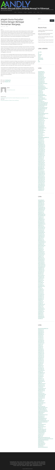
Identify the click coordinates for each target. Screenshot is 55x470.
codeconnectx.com (41, 226)
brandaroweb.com (41, 317)
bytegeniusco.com (41, 161)
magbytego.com (41, 217)
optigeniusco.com (41, 352)
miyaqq (27, 465)
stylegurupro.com (41, 379)
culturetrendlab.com (41, 395)
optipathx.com (40, 281)
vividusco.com (40, 345)
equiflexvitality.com (41, 412)
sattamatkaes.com (41, 101)
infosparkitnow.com (41, 209)
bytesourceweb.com (41, 176)
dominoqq (40, 54)
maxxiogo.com (40, 288)
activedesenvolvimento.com (43, 414)
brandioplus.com (41, 295)
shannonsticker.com (41, 81)
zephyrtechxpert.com (41, 245)
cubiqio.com (40, 382)
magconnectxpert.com (42, 241)
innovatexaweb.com (41, 207)
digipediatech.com (41, 142)
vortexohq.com (40, 387)
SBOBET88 (30, 12)
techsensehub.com (41, 204)
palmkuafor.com (41, 75)
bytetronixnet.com (41, 186)
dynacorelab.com (41, 341)
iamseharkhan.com (41, 85)
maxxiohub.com (41, 348)
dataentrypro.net (41, 76)
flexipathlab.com (41, 299)
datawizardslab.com (41, 381)
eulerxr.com (40, 399)
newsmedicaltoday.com (42, 431)
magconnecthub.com (41, 264)
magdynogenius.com (41, 145)
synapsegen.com (41, 298)
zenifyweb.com (40, 403)
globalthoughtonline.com (42, 95)
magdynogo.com (41, 190)
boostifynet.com (41, 358)
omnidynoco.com (41, 307)
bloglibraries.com (41, 112)
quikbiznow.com (40, 313)
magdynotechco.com (41, 208)
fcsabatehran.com (41, 121)
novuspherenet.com (41, 304)
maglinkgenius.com (41, 235)
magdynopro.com (41, 156)
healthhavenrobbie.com (42, 408)
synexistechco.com (41, 342)
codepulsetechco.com (41, 223)
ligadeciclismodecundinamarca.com (44, 437)
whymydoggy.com (41, 71)
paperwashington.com (42, 424)
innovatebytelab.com (41, 215)
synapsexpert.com (41, 311)
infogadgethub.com (41, 201)
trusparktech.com (41, 355)
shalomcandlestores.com (42, 99)
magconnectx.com (41, 433)
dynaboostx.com (41, 365)
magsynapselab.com (41, 146)
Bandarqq (20, 12)
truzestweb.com (41, 310)
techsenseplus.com (41, 163)
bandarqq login (40, 59)
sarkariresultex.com (41, 89)
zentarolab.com (40, 312)
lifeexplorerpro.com (41, 390)
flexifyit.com (40, 287)
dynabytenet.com (41, 257)
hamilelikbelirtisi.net (41, 372)
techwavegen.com (41, 166)
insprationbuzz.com (41, 82)
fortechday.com (40, 445)
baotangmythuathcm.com (42, 108)
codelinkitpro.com (41, 202)
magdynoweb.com (41, 252)
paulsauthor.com (41, 128)
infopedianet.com (41, 268)
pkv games (7, 81)
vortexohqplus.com (41, 370)
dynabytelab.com (41, 334)
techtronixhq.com (41, 199)
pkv (38, 60)
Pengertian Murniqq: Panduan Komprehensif (45, 40)
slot (9, 81)
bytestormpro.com (41, 393)
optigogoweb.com (41, 316)
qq (38, 53)
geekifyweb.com (41, 211)
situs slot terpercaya (13, 462)
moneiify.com (40, 96)
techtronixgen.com (41, 148)
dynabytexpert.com (41, 286)
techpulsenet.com (41, 244)
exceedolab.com (41, 376)
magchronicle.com (41, 140)
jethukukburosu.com (41, 109)
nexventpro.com (41, 359)
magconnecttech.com (41, 402)
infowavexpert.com (41, 160)
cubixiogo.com (40, 302)
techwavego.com (41, 249)
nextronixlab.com (41, 282)
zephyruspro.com (41, 280)
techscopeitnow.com (41, 185)
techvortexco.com (41, 210)
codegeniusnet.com (41, 219)
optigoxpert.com (41, 361)
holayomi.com (40, 436)
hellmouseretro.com (41, 120)
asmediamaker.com (41, 94)
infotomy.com (40, 136)
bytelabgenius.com (41, 154)
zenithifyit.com (40, 347)
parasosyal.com (40, 115)
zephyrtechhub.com (41, 308)
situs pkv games (36, 464)
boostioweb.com (41, 330)
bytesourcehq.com (41, 221)
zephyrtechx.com (41, 360)
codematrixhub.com (41, 162)
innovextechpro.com (41, 149)
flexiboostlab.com (41, 369)
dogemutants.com (41, 122)
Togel (38, 12)
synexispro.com (40, 435)
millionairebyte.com (41, 444)
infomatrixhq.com (41, 231)
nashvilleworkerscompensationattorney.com (45, 438)
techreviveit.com (41, 158)
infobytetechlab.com (41, 173)
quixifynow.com (40, 278)
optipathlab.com (41, 333)
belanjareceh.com (41, 79)
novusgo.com (40, 391)
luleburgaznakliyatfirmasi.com (43, 113)
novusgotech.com (41, 289)
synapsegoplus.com (41, 267)
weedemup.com (41, 425)
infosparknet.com (41, 276)
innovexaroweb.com (41, 253)
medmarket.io (40, 133)
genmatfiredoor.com (41, 406)
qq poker (31, 461)
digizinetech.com (41, 169)
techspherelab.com (41, 259)
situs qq (28, 461)
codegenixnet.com (41, 175)
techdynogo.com (41, 139)
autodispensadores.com (42, 429)
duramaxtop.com (41, 124)
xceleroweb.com (41, 314)
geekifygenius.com (41, 400)
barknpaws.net (40, 91)
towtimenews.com (41, 106)
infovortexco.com (41, 246)
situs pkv (39, 55)
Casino (25, 12)
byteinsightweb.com (41, 144)
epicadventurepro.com (42, 388)
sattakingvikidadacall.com (42, 418)
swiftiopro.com (40, 371)
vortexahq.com (40, 346)
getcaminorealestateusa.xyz (43, 447)
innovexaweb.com (41, 294)
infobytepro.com (41, 216)
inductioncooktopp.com (42, 430)
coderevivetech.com (41, 179)
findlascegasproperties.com (42, 407)
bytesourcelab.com (41, 275)
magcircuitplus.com (41, 184)
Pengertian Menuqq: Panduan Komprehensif (45, 42)
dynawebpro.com (41, 296)
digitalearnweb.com (41, 72)
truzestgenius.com (41, 243)
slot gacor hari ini (21, 462)
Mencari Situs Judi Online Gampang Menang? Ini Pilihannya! (25, 8)
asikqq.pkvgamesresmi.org (37, 465)
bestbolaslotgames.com (42, 419)
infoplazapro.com (41, 157)
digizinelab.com (40, 247)
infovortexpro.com (41, 182)
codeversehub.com (41, 262)
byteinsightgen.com (41, 168)
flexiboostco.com (41, 329)
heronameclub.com (41, 132)
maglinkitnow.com (41, 143)
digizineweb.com (41, 225)
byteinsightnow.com (41, 178)
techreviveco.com (41, 255)
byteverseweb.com (41, 263)
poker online (27, 464)
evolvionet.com (40, 335)
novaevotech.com (41, 233)
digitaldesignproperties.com (43, 88)
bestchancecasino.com (42, 426)
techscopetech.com (41, 251)
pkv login (38, 461)
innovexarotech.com (41, 181)
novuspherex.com (41, 353)
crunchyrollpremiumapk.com (43, 102)
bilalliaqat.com (40, 427)
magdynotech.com (41, 270)
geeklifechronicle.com (41, 383)
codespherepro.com (41, 174)
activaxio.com (40, 377)
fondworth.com (40, 84)
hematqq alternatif (35, 462)
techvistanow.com (41, 229)
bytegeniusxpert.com (41, 214)
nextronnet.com (41, 290)
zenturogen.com (41, 293)
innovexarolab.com (41, 172)
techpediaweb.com (41, 152)
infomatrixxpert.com (41, 227)
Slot (34, 12)
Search (39, 18)
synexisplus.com (41, 336)
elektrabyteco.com (41, 240)
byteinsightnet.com (41, 222)
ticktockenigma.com (41, 397)
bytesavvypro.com (41, 167)
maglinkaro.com (41, 256)
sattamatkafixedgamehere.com (43, 420)
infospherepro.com (41, 384)
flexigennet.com (41, 131)
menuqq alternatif (13, 461)
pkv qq (39, 56)
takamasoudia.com (41, 125)
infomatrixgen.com (41, 170)
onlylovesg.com (40, 413)
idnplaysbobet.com (41, 417)
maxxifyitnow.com (41, 277)
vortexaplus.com (41, 301)
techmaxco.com (40, 375)
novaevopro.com (41, 354)
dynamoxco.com (41, 292)
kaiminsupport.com (41, 78)
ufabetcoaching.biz (41, 442)
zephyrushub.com (41, 332)
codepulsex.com (41, 250)
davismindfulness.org (41, 443)
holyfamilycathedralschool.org (43, 439)
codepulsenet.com (41, 269)
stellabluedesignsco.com (42, 127)
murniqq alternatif (28, 462)
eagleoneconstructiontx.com (43, 411)
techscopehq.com (41, 271)
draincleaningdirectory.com (42, 107)
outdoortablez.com (41, 134)
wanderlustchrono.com (42, 394)
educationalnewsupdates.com (43, 328)
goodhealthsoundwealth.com (43, 118)
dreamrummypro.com (42, 77)
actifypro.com (40, 364)
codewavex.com (41, 238)
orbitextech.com (41, 401)
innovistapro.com (41, 367)
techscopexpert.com (41, 151)
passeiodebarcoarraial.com (42, 83)
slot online (40, 51)
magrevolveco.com (41, 180)
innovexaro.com (41, 274)
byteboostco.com (41, 239)
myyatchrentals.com (41, 97)
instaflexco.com (40, 366)
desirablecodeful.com (41, 130)
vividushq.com (40, 300)
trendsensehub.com (41, 396)
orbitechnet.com (41, 305)
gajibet (31, 465)
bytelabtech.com (41, 205)
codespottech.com (41, 138)
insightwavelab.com (41, 389)
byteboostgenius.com (41, 265)
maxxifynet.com (41, 339)
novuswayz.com (40, 363)
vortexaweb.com (41, 351)
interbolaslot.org (41, 73)
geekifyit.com (40, 100)
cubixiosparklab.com (41, 232)
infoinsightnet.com (41, 220)
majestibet (24, 465)
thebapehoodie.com (41, 114)
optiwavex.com (40, 306)
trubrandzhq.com (41, 357)
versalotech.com (41, 373)
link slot (35, 461)
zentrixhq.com (40, 283)
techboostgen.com (41, 203)
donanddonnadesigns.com (42, 409)
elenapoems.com (41, 119)
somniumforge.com (41, 110)
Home (15, 12)
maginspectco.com (41, 188)
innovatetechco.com (41, 155)
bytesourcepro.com (41, 258)
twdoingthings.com (41, 126)
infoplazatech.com (41, 213)
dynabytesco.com (41, 378)
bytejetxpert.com (41, 187)
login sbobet (43, 461)
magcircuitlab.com (41, 237)
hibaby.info (40, 423)
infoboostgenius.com (41, 164)
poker (39, 61)
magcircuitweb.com (41, 150)
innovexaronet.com (41, 228)
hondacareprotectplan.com (42, 103)
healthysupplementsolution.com (43, 137)
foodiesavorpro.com (41, 385)
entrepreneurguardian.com (42, 421)
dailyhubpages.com (41, 415)
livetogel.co (40, 405)
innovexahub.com (41, 340)
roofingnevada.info (41, 432)
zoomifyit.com (40, 318)
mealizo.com (40, 90)
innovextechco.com (41, 234)
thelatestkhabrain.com (42, 87)
